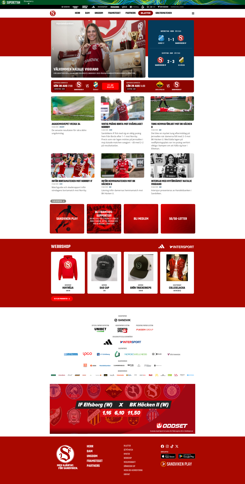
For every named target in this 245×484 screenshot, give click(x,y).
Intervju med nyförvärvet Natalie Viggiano (171, 182)
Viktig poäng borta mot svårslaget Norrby (122, 125)
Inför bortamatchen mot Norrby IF (72, 181)
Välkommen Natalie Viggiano (76, 69)
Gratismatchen (164, 13)
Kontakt (127, 474)
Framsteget (114, 13)
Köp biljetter (110, 86)
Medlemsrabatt (130, 462)
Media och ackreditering (133, 470)
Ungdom (99, 13)
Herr (77, 13)
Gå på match (128, 450)
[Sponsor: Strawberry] (28, 3)
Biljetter (145, 13)
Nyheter (127, 454)
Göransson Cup (129, 466)
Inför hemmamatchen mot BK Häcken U (118, 182)
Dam (87, 13)
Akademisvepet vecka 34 (66, 124)
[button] (193, 13)
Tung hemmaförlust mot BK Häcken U (171, 125)
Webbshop (128, 458)
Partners (131, 13)
